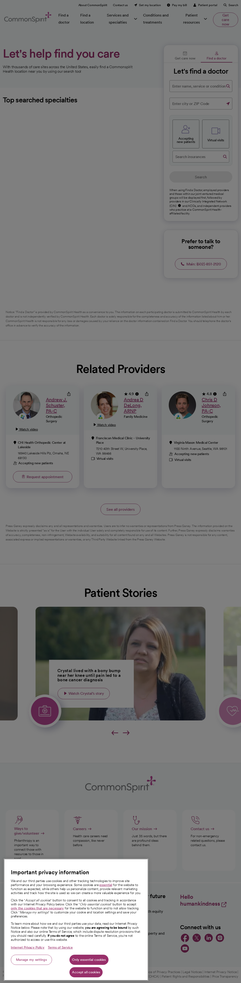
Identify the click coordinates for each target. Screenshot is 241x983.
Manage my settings (31, 960)
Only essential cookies (89, 960)
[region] (76, 920)
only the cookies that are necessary (37, 908)
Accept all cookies (86, 972)
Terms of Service (60, 947)
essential (105, 885)
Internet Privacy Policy (27, 947)
